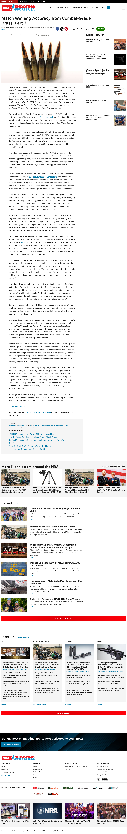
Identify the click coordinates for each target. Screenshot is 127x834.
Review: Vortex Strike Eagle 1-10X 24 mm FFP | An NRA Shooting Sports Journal (78, 684)
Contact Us (4, 766)
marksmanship (13, 427)
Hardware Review (84, 672)
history (52, 669)
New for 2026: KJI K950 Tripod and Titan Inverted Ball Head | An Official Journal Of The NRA (47, 490)
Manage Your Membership (105, 775)
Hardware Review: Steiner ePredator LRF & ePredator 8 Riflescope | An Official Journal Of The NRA (79, 666)
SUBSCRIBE (11, 744)
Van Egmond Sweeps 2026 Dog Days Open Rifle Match (55, 510)
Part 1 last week (46, 117)
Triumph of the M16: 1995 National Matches (53, 526)
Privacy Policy (5, 831)
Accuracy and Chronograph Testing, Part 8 (27, 449)
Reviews (95, 8)
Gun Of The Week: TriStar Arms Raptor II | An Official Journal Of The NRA (111, 689)
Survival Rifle (118, 672)
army (45, 425)
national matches (27, 427)
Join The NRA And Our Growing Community (47, 822)
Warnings (36, 831)
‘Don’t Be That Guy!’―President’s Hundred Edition (30, 446)
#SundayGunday (103, 672)
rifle (19, 427)
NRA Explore (69, 769)
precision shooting (62, 425)
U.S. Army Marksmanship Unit (38, 412)
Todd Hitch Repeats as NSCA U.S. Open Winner (55, 599)
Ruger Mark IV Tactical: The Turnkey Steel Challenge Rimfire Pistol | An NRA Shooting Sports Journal (79, 692)
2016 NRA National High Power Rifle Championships (31, 434)
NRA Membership (102, 766)
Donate (32, 2)
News (52, 8)
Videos (99, 642)
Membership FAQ (102, 772)
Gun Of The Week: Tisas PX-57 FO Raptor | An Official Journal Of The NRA (111, 676)
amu (27, 425)
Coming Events (63, 8)
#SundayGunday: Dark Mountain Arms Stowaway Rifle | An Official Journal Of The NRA (110, 666)
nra (30, 425)
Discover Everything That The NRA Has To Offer (78, 822)
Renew (26, 2)
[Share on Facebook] (57, 28)
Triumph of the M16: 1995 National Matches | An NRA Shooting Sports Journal (13, 490)
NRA (26, 669)
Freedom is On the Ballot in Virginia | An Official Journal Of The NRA (110, 683)
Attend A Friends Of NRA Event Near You (111, 822)
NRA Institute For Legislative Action (76, 766)
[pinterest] (66, 28)
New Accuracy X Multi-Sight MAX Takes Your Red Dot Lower (56, 582)
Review (76, 672)
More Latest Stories (72, 618)
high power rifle (37, 425)
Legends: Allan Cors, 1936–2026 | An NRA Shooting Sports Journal (111, 490)
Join (21, 2)
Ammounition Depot (9, 669)
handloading (13, 425)
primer (23, 242)
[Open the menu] (108, 7)
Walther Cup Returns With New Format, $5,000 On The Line (55, 564)
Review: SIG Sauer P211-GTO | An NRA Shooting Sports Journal (78, 676)
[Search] (123, 8)
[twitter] (62, 28)
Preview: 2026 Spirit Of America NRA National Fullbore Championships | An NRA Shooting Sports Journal (47, 690)
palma (36, 427)
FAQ (43, 831)
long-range (51, 425)
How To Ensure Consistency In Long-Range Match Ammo (33, 437)
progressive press (36, 176)
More (15, 504)
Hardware (69, 672)
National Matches (80, 8)
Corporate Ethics (26, 831)
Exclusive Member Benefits (105, 769)
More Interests (22, 637)
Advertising (4, 769)
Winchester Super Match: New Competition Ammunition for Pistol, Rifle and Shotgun (53, 546)
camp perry (21, 425)
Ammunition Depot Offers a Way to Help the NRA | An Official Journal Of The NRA (15, 664)
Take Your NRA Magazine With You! (15, 822)
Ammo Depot (20, 669)
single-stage (52, 176)
